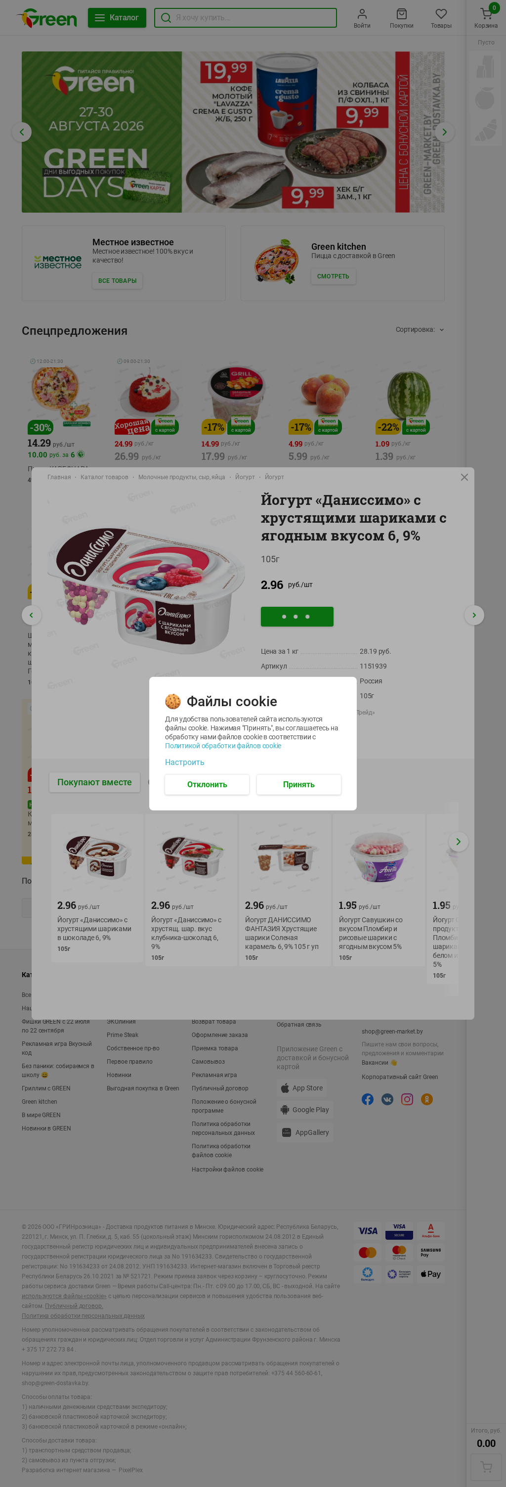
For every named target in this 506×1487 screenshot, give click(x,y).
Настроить (185, 762)
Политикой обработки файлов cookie (223, 745)
